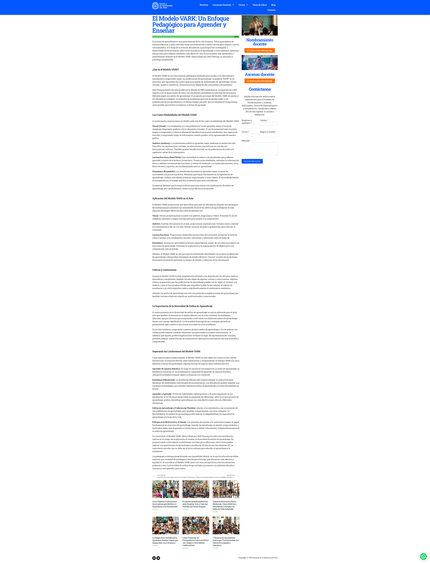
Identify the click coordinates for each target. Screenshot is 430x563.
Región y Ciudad (268, 131)
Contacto (271, 10)
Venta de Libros (260, 4)
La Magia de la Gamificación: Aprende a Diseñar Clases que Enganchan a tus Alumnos (165, 540)
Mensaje (246, 140)
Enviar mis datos (252, 161)
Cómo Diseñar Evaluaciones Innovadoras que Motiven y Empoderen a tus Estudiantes (165, 504)
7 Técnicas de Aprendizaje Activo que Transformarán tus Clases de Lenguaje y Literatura (226, 541)
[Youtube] (158, 558)
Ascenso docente (259, 74)
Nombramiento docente (259, 42)
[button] (423, 556)
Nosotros (204, 4)
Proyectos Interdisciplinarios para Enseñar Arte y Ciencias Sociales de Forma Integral (195, 504)
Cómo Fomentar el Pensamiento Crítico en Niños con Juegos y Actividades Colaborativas (195, 541)
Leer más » (155, 509)
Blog (273, 4)
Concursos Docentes (222, 4)
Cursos (242, 4)
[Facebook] (154, 558)
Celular (264, 120)
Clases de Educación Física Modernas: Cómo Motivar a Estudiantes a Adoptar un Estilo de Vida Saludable (224, 505)
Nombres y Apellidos (247, 121)
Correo (245, 131)
